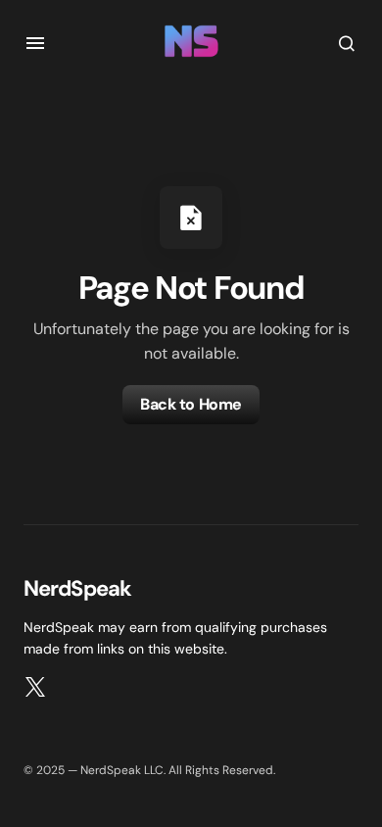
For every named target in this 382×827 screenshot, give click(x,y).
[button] (35, 43)
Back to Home (190, 404)
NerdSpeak (77, 588)
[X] (35, 686)
